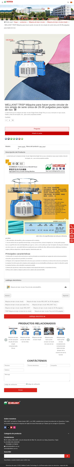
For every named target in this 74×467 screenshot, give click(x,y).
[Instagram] (14, 427)
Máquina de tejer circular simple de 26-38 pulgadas (48, 308)
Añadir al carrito (37, 133)
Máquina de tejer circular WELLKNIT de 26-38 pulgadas (43, 301)
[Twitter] (8, 427)
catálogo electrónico (36, 316)
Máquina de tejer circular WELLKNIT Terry (44, 304)
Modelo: (8, 146)
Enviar (20, 390)
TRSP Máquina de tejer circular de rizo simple (18, 311)
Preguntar (37, 129)
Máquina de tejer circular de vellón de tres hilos (13, 339)
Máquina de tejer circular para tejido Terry (17, 304)
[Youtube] (11, 427)
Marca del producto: (32, 146)
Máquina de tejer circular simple (14, 301)
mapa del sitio (64, 465)
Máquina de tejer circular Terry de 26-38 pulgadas (49, 311)
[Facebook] (5, 427)
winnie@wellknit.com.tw (11, 448)
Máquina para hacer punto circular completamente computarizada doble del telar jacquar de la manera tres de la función (49, 346)
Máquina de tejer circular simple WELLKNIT (17, 308)
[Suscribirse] (67, 456)
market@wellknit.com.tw (12, 446)
